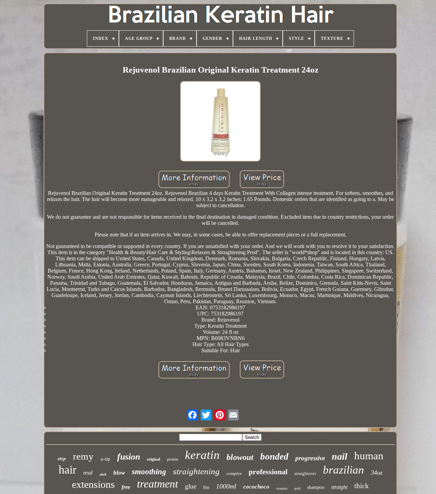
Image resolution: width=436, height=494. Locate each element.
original (153, 459)
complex (234, 473)
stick (103, 474)
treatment (157, 484)
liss (206, 487)
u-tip (105, 459)
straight (339, 487)
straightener (305, 473)
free (126, 487)
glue (190, 486)
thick (361, 486)
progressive (310, 458)
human (369, 456)
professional (268, 471)
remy (83, 456)
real (88, 472)
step (62, 458)
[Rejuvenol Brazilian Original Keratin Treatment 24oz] (220, 122)
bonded (274, 456)
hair (67, 469)
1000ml (226, 486)
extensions (93, 484)
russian (281, 488)
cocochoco (256, 486)
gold (297, 488)
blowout (240, 457)
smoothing (149, 471)
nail (339, 456)
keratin (202, 455)
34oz (377, 472)
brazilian (343, 470)
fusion (128, 457)
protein (172, 459)
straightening (196, 471)
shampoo (315, 487)
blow (119, 472)
